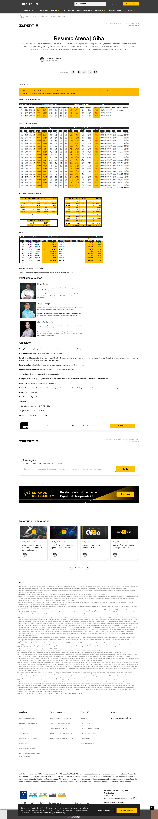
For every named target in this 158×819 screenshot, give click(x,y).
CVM (42, 803)
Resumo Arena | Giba (58, 17)
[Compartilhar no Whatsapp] (84, 72)
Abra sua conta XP (130, 4)
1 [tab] (76, 568)
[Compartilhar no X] (79, 72)
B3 (25, 803)
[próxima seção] (87, 567)
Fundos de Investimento (28, 738)
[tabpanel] (34, 543)
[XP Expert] (28, 3)
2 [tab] (79, 568)
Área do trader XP (87, 743)
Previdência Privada (27, 749)
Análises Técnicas (26, 733)
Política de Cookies (88, 733)
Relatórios (43, 17)
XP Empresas (86, 738)
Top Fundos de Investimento (61, 733)
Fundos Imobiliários (27, 718)
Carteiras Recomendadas (60, 723)
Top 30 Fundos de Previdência (61, 738)
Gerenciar (47, 813)
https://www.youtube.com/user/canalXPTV (58, 273)
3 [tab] (82, 568)
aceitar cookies (127, 810)
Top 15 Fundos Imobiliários (60, 718)
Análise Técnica (30, 17)
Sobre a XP (85, 718)
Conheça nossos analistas (121, 718)
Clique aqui (122, 426)
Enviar (125, 469)
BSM (33, 803)
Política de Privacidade (90, 728)
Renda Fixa (23, 743)
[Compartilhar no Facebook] (73, 72)
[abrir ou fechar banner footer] (152, 808)
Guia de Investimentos (28, 723)
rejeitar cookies (104, 810)
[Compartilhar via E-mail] (95, 72)
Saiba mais (60, 813)
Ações (21, 728)
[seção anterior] (71, 567)
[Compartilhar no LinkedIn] (90, 72)
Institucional (85, 723)
